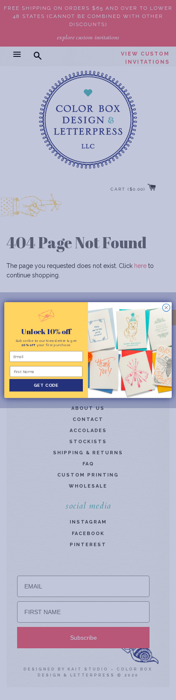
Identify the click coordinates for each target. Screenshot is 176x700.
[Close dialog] (166, 308)
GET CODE (46, 385)
